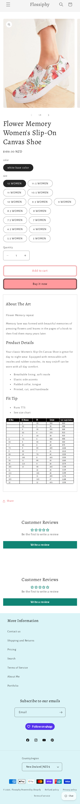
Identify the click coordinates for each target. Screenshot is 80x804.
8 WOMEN (40, 211)
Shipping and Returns (20, 640)
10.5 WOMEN (40, 192)
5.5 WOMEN (15, 238)
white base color (18, 167)
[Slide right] (48, 115)
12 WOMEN (14, 183)
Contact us (14, 631)
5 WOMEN (39, 238)
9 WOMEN (65, 201)
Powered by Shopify (31, 790)
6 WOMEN (40, 229)
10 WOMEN (14, 201)
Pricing (11, 649)
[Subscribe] (60, 712)
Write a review (40, 544)
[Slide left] (31, 115)
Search (11, 658)
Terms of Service (17, 667)
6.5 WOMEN (15, 229)
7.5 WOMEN (15, 220)
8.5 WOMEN (15, 211)
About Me (13, 676)
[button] (8, 4)
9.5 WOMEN (40, 201)
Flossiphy (16, 790)
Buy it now (40, 283)
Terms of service (42, 796)
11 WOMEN (14, 192)
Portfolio (13, 685)
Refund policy (52, 790)
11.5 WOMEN (40, 183)
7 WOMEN (39, 220)
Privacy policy (70, 790)
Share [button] (10, 500)
